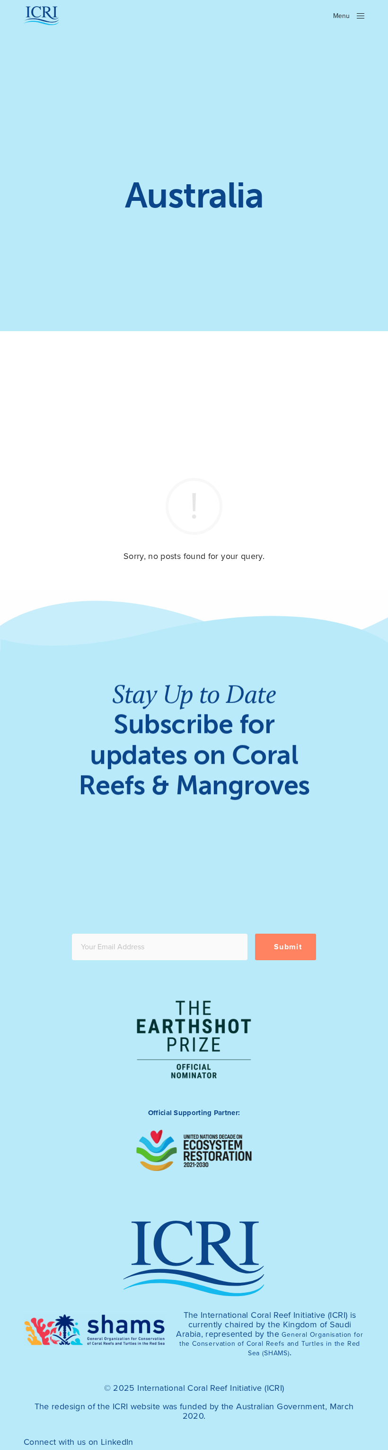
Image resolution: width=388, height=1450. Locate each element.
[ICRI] (41, 15)
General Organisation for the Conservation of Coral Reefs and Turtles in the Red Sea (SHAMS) (271, 1344)
